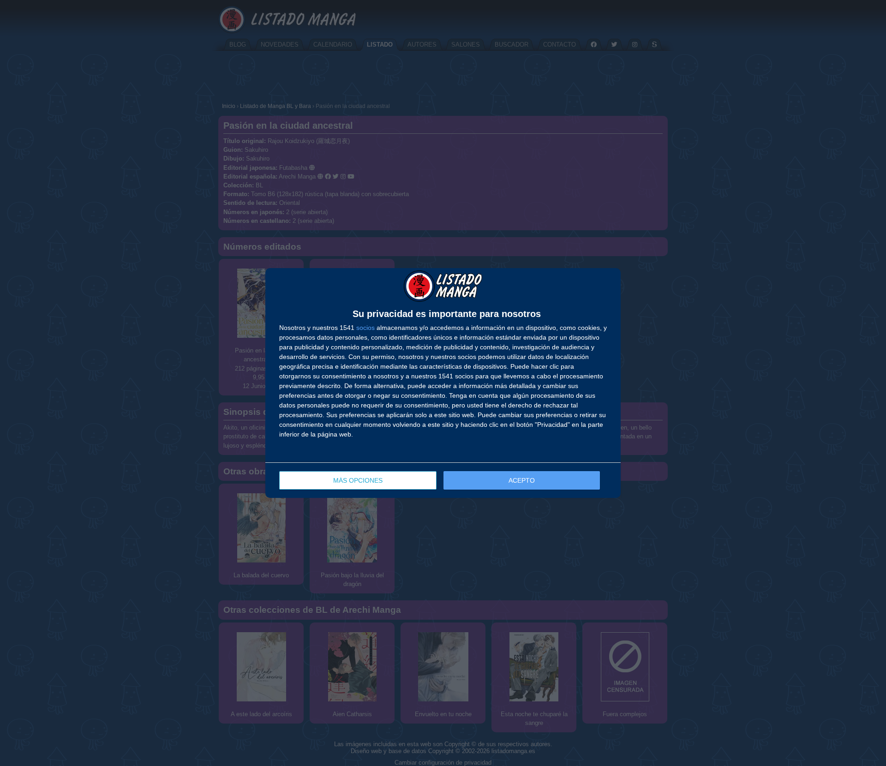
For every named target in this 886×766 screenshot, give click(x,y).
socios (365, 327)
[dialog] (443, 383)
